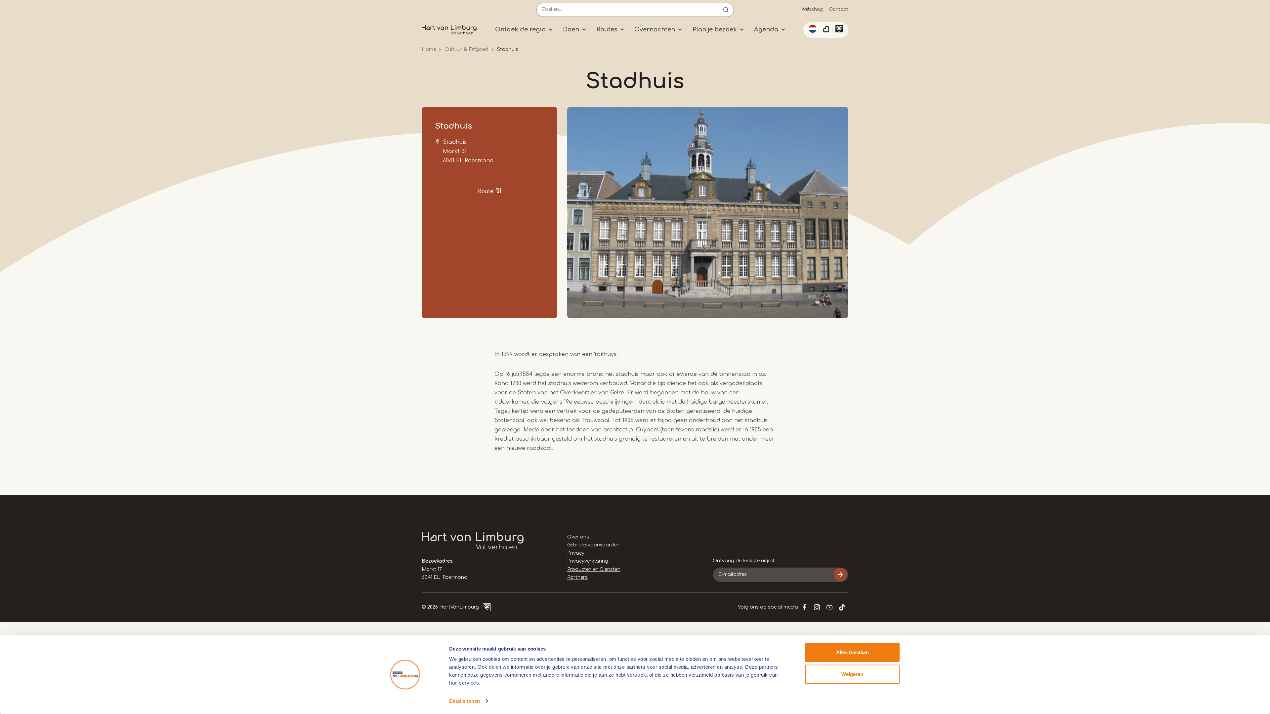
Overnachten (654, 29)
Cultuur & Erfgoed (466, 49)
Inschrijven (840, 574)
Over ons (578, 537)
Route (485, 191)
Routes (606, 29)
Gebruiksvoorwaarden (593, 544)
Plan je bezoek (715, 29)
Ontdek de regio (520, 29)
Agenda (766, 29)
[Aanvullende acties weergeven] (812, 29)
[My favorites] (826, 30)
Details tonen (464, 701)
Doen (571, 29)
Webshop (813, 9)
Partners (577, 577)
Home (429, 49)
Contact (838, 9)
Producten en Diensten (593, 569)
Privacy (575, 553)
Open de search (726, 10)
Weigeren (852, 674)
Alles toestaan (852, 652)
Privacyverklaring (587, 561)
